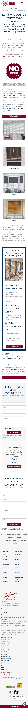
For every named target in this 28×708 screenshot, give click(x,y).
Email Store (4, 614)
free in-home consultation (9, 52)
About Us (3, 667)
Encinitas (5, 577)
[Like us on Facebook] (2, 675)
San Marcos (5, 559)
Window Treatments (6, 658)
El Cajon (16, 569)
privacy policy (5, 437)
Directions (4, 609)
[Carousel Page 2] (14, 462)
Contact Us (4, 669)
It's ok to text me (9, 428)
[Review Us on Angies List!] (10, 687)
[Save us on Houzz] (9, 675)
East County (5, 551)
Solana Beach (18, 554)
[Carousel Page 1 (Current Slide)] (12, 462)
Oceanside (17, 564)
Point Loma (5, 581)
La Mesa (5, 567)
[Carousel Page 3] (15, 462)
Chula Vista (17, 572)
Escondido (5, 569)
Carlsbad (17, 581)
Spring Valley (18, 562)
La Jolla (16, 567)
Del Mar (16, 575)
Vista (4, 554)
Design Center (5, 660)
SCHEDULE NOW (14, 432)
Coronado (5, 572)
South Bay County (19, 551)
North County (6, 575)
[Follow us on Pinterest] (4, 675)
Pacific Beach (6, 564)
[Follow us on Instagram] (7, 675)
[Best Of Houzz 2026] (19, 685)
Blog (2, 665)
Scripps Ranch (6, 556)
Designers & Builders (6, 664)
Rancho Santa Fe (6, 562)
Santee (16, 556)
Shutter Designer (5, 656)
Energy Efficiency (5, 662)
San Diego (17, 559)
